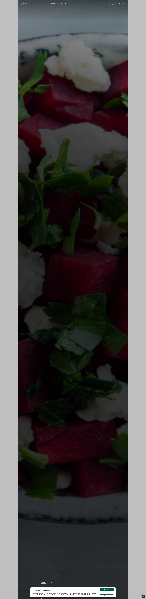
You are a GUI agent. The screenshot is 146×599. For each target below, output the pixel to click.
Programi (72, 3)
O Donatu (53, 3)
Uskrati (106, 593)
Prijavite (113, 4)
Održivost (79, 3)
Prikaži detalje (106, 595)
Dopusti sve (106, 589)
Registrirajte (108, 4)
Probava (60, 3)
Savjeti (66, 3)
